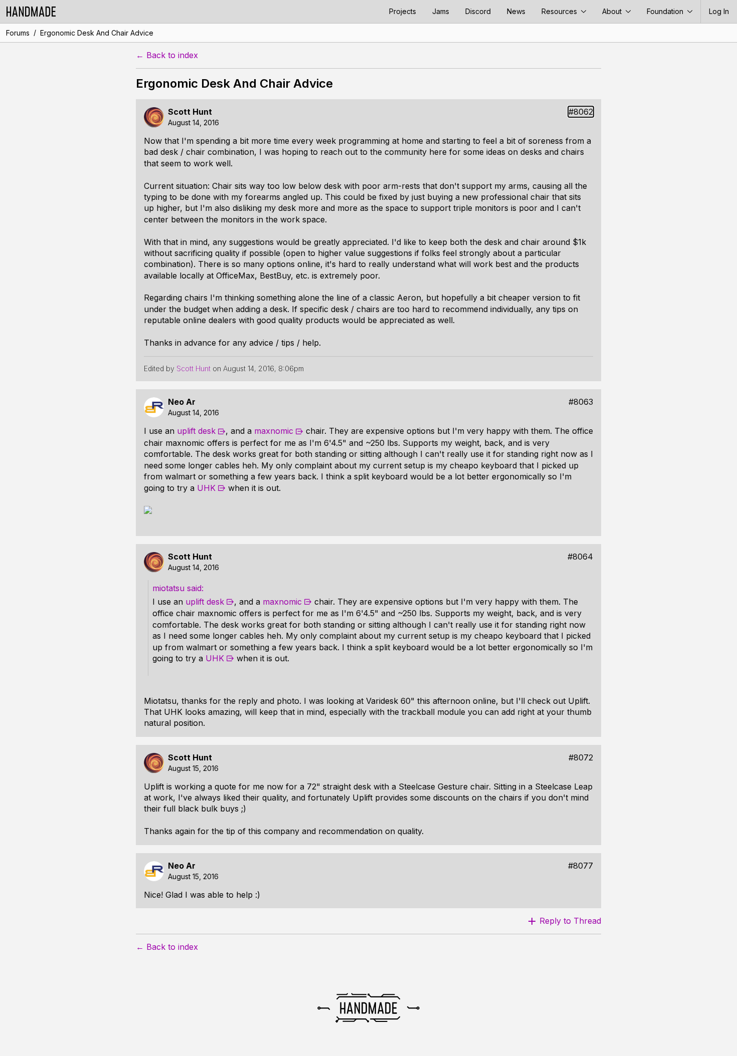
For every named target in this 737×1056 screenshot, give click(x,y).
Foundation (666, 11)
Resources (560, 11)
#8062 (581, 112)
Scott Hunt (190, 112)
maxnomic (273, 431)
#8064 (580, 557)
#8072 (581, 757)
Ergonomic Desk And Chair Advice (96, 33)
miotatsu (169, 588)
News (516, 11)
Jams (440, 11)
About (613, 11)
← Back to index (167, 55)
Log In (719, 11)
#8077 (580, 866)
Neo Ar (182, 402)
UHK (206, 488)
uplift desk (196, 431)
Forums (18, 33)
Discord (478, 11)
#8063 (581, 402)
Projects (402, 11)
